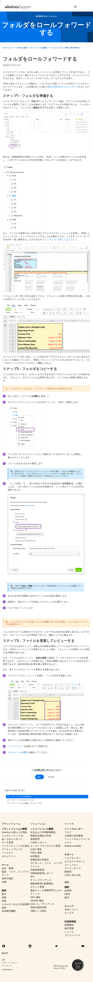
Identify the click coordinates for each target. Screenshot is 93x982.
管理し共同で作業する (72, 48)
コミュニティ (71, 865)
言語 (6, 953)
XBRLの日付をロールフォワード (62, 87)
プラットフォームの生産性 (38, 48)
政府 (4, 907)
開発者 (68, 871)
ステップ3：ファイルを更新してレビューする (24, 803)
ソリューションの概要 (41, 829)
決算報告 (35, 856)
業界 (4, 890)
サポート (69, 854)
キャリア (69, 906)
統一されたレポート (12, 839)
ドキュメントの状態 (17, 752)
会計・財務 (7, 868)
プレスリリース (73, 935)
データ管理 (7, 842)
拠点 (67, 897)
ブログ (68, 832)
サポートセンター (9, 48)
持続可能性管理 (38, 907)
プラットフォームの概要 (14, 829)
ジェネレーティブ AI (12, 835)
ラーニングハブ (73, 868)
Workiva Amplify (73, 846)
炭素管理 (35, 839)
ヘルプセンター (73, 858)
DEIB (67, 894)
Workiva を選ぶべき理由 (14, 832)
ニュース (69, 932)
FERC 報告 (36, 852)
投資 (4, 901)
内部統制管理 (37, 870)
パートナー (7, 852)
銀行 (4, 894)
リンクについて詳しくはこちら (59, 239)
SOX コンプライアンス (42, 904)
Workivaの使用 (22, 48)
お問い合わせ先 (73, 875)
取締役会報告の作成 (40, 835)
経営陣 (68, 890)
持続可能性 (7, 878)
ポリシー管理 (37, 887)
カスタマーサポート (75, 861)
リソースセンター (74, 829)
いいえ (51, 777)
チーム (5, 865)
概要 (67, 887)
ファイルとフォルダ (56, 48)
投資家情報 (70, 921)
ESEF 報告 (36, 849)
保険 (4, 897)
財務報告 (69, 925)
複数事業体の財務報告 (41, 883)
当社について (71, 909)
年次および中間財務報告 (43, 832)
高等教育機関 (9, 911)
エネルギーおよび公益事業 (15, 904)
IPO (32, 876)
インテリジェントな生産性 (15, 846)
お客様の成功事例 (74, 835)
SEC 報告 (35, 897)
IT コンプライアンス (40, 880)
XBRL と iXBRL (38, 911)
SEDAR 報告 (37, 900)
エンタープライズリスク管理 (45, 846)
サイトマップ (6, 966)
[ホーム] (18, 7)
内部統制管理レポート (41, 873)
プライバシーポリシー (10, 963)
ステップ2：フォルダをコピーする (20, 800)
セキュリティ (9, 856)
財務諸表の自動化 (39, 859)
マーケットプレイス (12, 849)
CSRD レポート (38, 842)
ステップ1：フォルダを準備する (19, 796)
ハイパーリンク (15, 746)
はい (39, 777)
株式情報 (69, 928)
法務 (4, 882)
